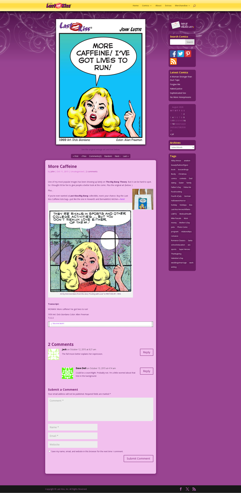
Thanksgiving (176, 254)
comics (174, 178)
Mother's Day (184, 222)
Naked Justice (176, 88)
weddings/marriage (179, 262)
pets (173, 227)
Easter (181, 183)
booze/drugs (183, 169)
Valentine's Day (177, 258)
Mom (186, 218)
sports (173, 249)
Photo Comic (182, 227)
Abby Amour (176, 160)
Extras (168, 6)
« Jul (172, 134)
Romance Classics (178, 240)
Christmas (182, 174)
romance (174, 236)
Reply (146, 352)
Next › (117, 156)
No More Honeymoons (180, 97)
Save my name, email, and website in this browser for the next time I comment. (87, 451)
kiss (190, 205)
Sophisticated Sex (178, 93)
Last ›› (126, 156)
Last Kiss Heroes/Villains (180, 209)
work (191, 262)
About (159, 6)
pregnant (174, 231)
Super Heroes (184, 249)
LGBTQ (174, 214)
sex (189, 245)
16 (184, 120)
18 (173, 124)
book (173, 169)
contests (182, 178)
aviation (187, 160)
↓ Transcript (57, 323)
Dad (190, 178)
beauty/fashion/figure (179, 165)
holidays (183, 205)
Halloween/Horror (178, 200)
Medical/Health (185, 214)
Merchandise (181, 6)
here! (122, 199)
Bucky (173, 174)
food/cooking (176, 192)
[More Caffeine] (100, 81)
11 (173, 120)
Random (108, 156)
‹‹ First (75, 156)
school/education (178, 245)
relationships (186, 231)
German (187, 196)
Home (135, 6)
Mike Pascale (176, 218)
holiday (174, 205)
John (53, 171)
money (174, 222)
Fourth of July (176, 196)
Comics (145, 6)
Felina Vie (187, 187)
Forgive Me (175, 84)
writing (173, 267)
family (189, 183)
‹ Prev (83, 156)
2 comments (91, 171)
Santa (190, 240)
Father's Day (176, 187)
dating (173, 183)
